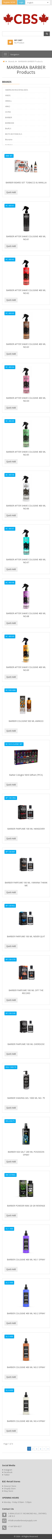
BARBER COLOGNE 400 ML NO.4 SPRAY (26, 1421)
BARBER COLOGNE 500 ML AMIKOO (26, 721)
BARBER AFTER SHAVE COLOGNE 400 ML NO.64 (26, 399)
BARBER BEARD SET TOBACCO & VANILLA (26, 182)
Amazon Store (10, 1486)
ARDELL (8, 101)
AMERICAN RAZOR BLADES (16, 90)
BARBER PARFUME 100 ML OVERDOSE (26, 1044)
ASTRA (8, 112)
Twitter (7, 1474)
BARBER (8, 117)
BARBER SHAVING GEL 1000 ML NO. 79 (26, 1098)
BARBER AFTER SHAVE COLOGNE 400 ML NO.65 (26, 453)
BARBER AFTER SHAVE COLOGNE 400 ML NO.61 (26, 238)
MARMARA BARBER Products (30, 61)
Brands (11, 61)
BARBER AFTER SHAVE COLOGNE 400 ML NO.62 (26, 292)
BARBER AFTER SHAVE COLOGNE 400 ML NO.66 (26, 507)
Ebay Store (8, 1491)
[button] (47, 33)
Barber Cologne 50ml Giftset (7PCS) (26, 774)
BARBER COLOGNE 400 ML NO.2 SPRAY (26, 1313)
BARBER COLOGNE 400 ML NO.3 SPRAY (26, 1367)
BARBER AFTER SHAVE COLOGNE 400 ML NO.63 (26, 345)
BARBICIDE (9, 123)
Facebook (8, 1472)
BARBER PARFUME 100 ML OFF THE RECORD (26, 992)
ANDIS (8, 95)
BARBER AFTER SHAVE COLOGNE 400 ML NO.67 (26, 561)
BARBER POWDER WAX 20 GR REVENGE (26, 1205)
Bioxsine (8, 139)
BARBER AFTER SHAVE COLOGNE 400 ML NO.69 (26, 668)
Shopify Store (10, 1488)
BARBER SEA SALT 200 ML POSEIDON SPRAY (26, 1153)
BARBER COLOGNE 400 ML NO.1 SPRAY (26, 1259)
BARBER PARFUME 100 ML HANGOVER (26, 828)
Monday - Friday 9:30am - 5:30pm (17, 1502)
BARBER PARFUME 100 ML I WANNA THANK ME (26, 884)
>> (48, 1449)
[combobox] (35, 2)
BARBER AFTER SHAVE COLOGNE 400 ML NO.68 (26, 615)
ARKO (7, 106)
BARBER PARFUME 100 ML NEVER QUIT (26, 936)
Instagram (8, 1469)
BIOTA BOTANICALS (13, 134)
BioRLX (8, 128)
